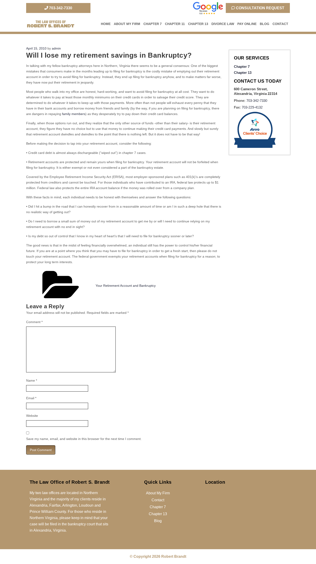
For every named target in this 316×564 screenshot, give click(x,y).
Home (106, 24)
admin (56, 48)
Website (32, 416)
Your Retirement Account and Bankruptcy (126, 285)
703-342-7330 (60, 8)
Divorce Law (222, 24)
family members (73, 114)
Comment (34, 322)
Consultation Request (259, 8)
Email (31, 398)
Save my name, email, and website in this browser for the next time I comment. (84, 439)
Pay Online (247, 24)
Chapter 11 (175, 24)
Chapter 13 (198, 24)
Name (31, 380)
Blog (264, 24)
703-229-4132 (252, 107)
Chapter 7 (152, 24)
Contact (280, 24)
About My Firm (127, 24)
